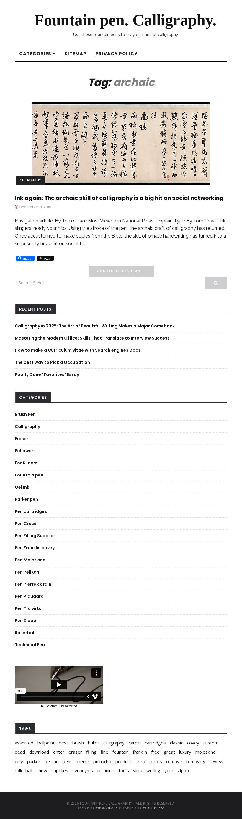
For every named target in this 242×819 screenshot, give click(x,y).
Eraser (21, 439)
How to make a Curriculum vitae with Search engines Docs (77, 350)
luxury (185, 752)
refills (156, 761)
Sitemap (75, 54)
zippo (183, 770)
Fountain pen (29, 475)
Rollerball (25, 633)
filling (91, 752)
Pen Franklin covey (35, 548)
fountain (120, 752)
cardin (135, 743)
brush (78, 743)
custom (210, 743)
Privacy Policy (116, 54)
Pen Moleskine (30, 560)
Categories (36, 54)
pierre (83, 761)
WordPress (154, 807)
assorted (24, 743)
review (216, 761)
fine (104, 752)
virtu (137, 770)
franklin (140, 752)
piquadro (102, 761)
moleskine (205, 752)
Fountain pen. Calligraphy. (125, 20)
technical (106, 770)
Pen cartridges (31, 511)
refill (142, 761)
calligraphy (114, 743)
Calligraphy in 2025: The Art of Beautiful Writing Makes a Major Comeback (95, 326)
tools (124, 770)
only (19, 761)
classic (176, 743)
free (155, 752)
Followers (25, 451)
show (41, 770)
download (39, 752)
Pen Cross (25, 523)
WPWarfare (107, 807)
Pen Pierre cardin (33, 584)
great (169, 752)
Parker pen (26, 499)
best (63, 743)
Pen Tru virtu (28, 608)
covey (193, 743)
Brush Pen (25, 414)
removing (195, 761)
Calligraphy (30, 180)
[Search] (216, 283)
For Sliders (26, 463)
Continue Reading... (121, 271)
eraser (75, 752)
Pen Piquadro (29, 596)
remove (174, 761)
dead (20, 752)
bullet (93, 743)
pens (68, 761)
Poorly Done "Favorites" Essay (47, 374)
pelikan (51, 761)
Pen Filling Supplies (35, 536)
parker (33, 761)
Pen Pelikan (27, 572)
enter (58, 752)
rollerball (23, 770)
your (169, 770)
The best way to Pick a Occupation (52, 362)
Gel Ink (22, 487)
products (124, 761)
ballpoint (46, 743)
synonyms (82, 770)
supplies (59, 770)
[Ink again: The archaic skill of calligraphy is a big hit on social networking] (121, 143)
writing (153, 770)
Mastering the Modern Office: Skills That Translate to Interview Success (92, 338)
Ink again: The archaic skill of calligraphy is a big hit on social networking (119, 198)
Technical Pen (30, 645)
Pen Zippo (25, 620)
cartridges (155, 743)
